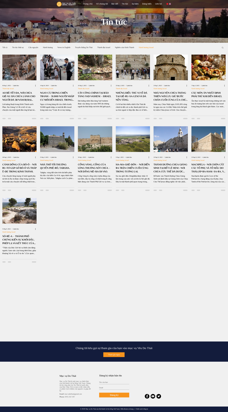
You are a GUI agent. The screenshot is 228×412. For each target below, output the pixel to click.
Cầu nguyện (33, 47)
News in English (63, 47)
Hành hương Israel (146, 47)
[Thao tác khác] (36, 85)
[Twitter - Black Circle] (158, 401)
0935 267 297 (70, 402)
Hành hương (48, 47)
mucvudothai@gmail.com (73, 399)
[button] (102, 4)
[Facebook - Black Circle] (147, 401)
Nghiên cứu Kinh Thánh (124, 47)
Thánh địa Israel (103, 47)
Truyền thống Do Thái (84, 47)
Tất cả (4, 47)
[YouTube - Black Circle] (153, 401)
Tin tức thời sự (18, 47)
